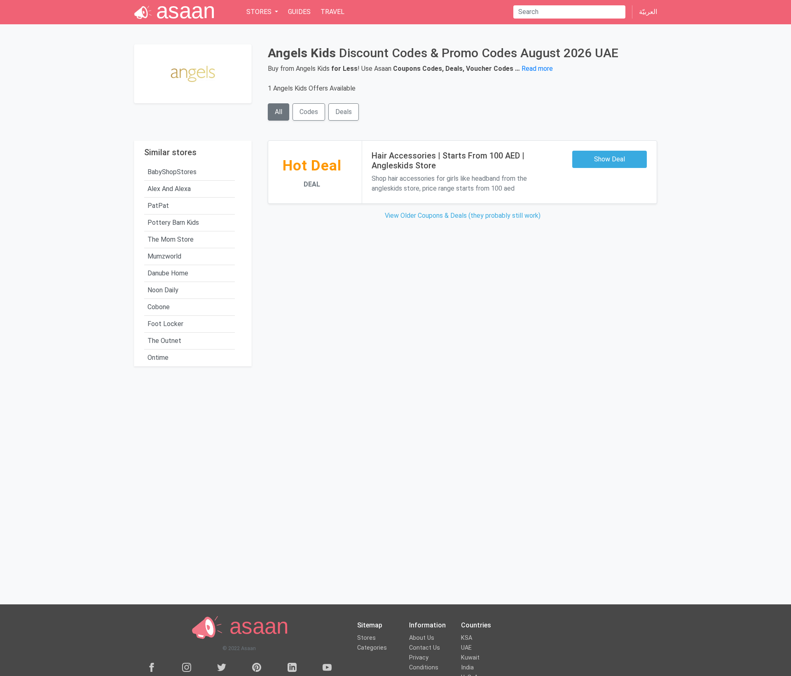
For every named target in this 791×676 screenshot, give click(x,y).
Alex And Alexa (169, 189)
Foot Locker (165, 324)
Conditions (423, 667)
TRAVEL (332, 12)
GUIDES (299, 12)
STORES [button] (259, 12)
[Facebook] (151, 667)
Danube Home (167, 273)
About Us (421, 637)
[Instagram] (187, 667)
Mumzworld (164, 256)
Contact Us (424, 647)
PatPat (158, 206)
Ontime (157, 357)
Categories (372, 647)
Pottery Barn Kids (173, 222)
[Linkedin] (292, 667)
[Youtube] (327, 667)
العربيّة (648, 12)
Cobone (158, 307)
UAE (466, 647)
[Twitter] (222, 667)
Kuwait (470, 657)
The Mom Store (170, 239)
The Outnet (164, 341)
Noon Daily (162, 290)
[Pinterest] (257, 667)
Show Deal (609, 159)
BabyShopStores (172, 172)
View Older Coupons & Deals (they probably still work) (463, 215)
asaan (255, 626)
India (467, 667)
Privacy (418, 657)
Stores (366, 637)
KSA (466, 637)
